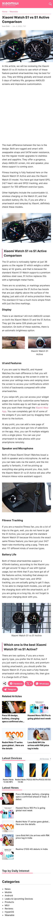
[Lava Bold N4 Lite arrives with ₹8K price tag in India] (26, 840)
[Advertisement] (26, 114)
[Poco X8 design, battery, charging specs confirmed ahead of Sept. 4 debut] (26, 799)
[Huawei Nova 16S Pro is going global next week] (26, 812)
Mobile (8, 892)
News (7, 889)
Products (9, 902)
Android (9, 895)
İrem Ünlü (6, 26)
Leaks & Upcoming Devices (19, 898)
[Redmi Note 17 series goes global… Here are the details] (26, 826)
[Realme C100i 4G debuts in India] (26, 854)
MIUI (7, 905)
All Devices (44, 759)
